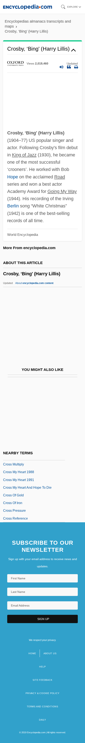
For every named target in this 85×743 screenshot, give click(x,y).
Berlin (13, 205)
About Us (50, 653)
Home (32, 653)
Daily (42, 720)
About (34, 283)
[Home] (27, 6)
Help (42, 666)
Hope (12, 176)
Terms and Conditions (42, 706)
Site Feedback (42, 680)
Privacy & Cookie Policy (42, 693)
